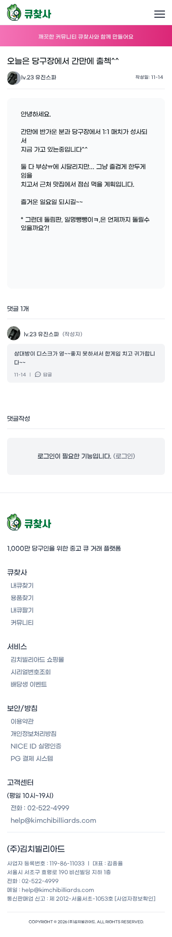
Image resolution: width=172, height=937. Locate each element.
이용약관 (22, 722)
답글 (47, 375)
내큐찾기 (22, 586)
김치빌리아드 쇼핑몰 (37, 660)
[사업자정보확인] (135, 898)
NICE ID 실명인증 (36, 746)
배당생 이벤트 (29, 684)
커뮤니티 (22, 623)
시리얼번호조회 (31, 672)
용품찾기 (22, 598)
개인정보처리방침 (33, 734)
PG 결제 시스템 (32, 759)
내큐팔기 (22, 610)
